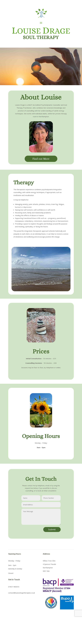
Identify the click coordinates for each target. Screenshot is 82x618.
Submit (52, 529)
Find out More (40, 158)
